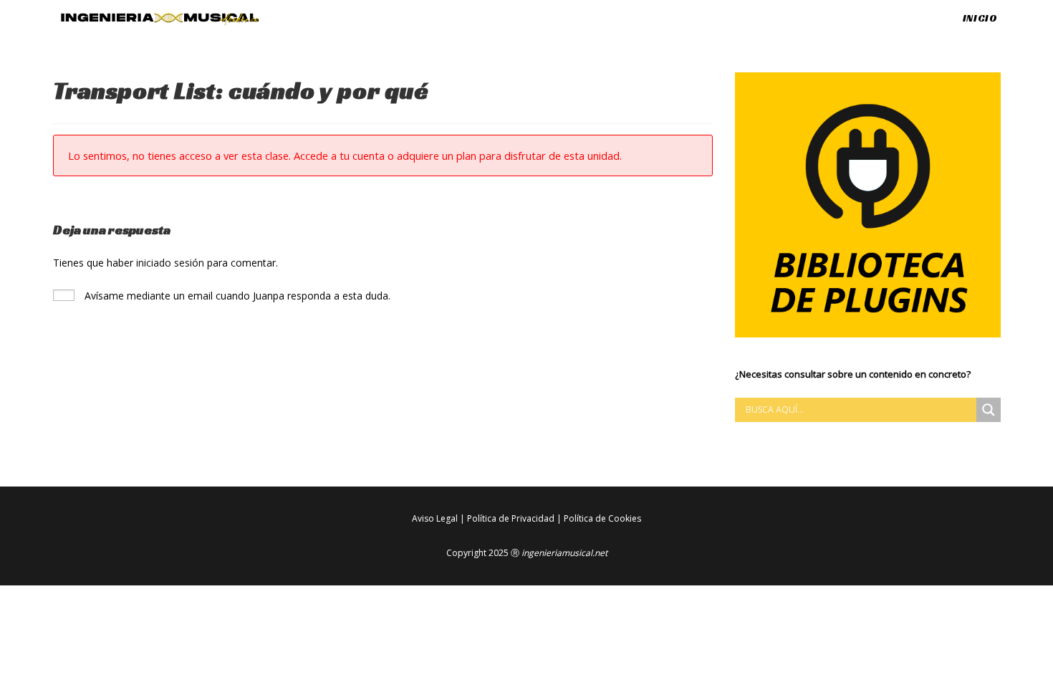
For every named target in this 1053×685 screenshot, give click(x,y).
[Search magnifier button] (988, 410)
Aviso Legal (435, 518)
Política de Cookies (602, 518)
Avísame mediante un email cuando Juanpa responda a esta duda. (236, 295)
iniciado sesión (170, 262)
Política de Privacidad (510, 518)
